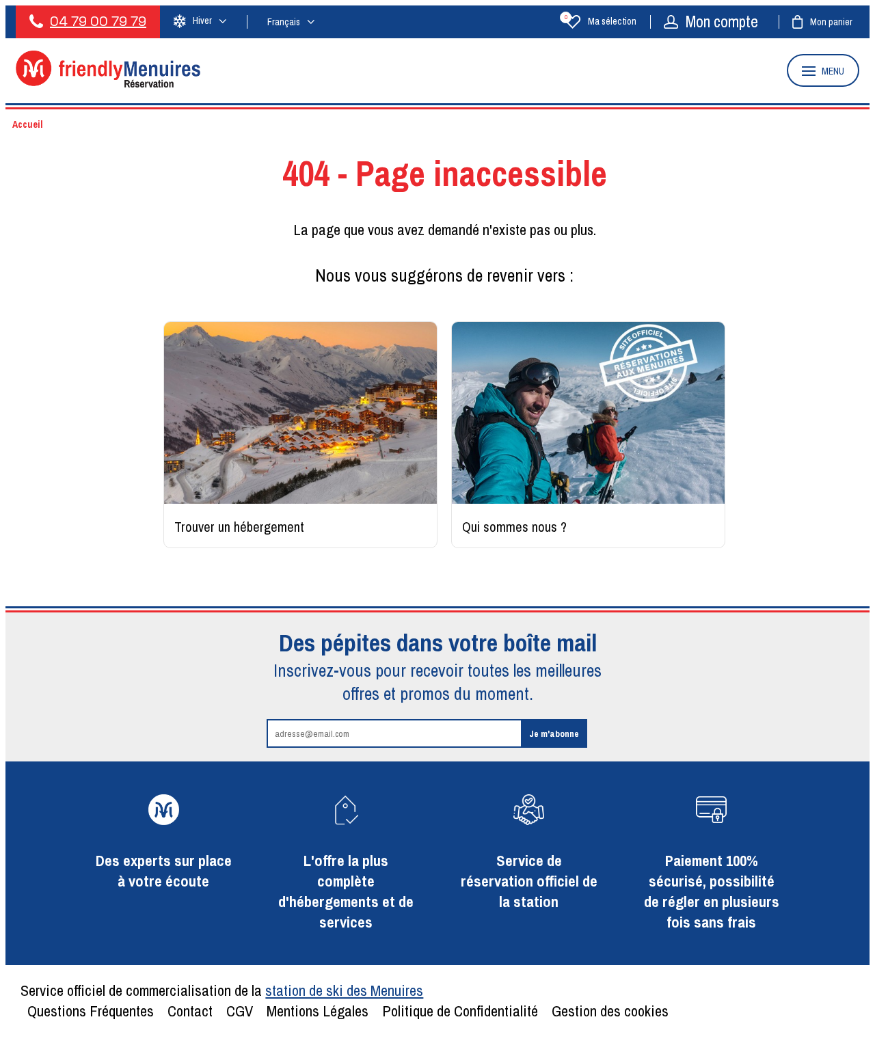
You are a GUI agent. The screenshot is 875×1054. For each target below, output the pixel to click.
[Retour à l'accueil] (108, 83)
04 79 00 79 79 (98, 21)
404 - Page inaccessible (444, 173)
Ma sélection (600, 21)
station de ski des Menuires (344, 990)
